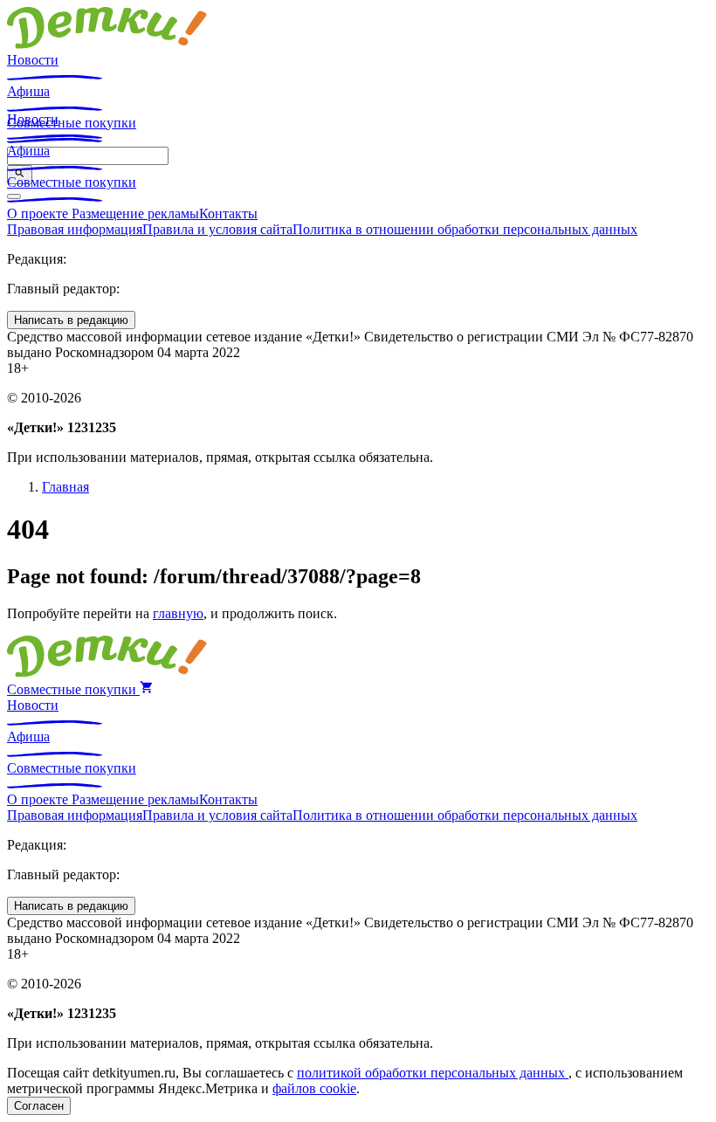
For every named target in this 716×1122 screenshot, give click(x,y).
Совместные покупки (71, 182)
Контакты (228, 213)
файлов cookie (314, 1088)
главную (178, 613)
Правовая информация (74, 229)
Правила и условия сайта (217, 229)
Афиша (28, 91)
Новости (33, 59)
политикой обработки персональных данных (432, 1072)
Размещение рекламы (135, 213)
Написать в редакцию (71, 320)
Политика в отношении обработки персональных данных (465, 229)
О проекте (39, 213)
